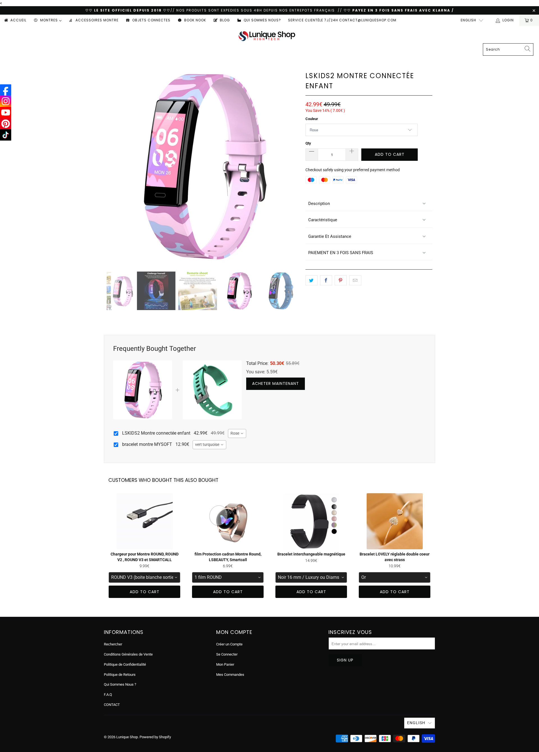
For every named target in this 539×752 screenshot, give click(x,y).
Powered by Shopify (155, 737)
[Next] (294, 166)
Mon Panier (225, 664)
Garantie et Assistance (329, 236)
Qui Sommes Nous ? (120, 684)
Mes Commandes (230, 674)
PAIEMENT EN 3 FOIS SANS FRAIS (340, 252)
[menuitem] (15, 20)
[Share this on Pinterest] (341, 280)
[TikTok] (5, 135)
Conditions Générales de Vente (128, 654)
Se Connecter (226, 654)
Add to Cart (144, 592)
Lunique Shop (127, 737)
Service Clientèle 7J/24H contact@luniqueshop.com (342, 20)
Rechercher (113, 644)
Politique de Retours (120, 674)
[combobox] (237, 433)
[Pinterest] (5, 123)
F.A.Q (108, 694)
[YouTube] (5, 112)
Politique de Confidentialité (125, 664)
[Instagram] (5, 101)
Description (319, 203)
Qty (308, 143)
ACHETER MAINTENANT (275, 383)
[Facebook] (5, 90)
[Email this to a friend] (355, 280)
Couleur (311, 119)
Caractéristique (322, 219)
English (468, 20)
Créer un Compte (229, 644)
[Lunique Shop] (267, 36)
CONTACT (112, 705)
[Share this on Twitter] (311, 280)
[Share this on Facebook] (326, 280)
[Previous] (112, 166)
